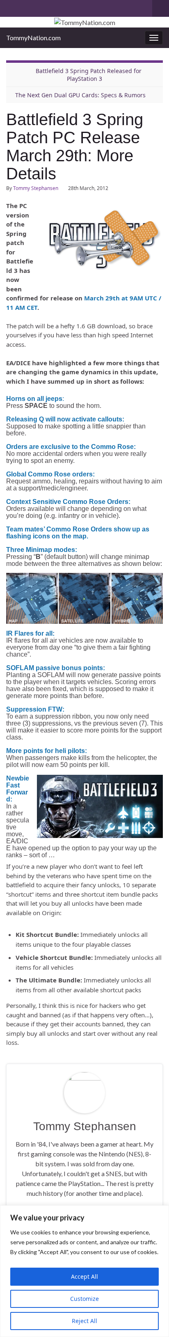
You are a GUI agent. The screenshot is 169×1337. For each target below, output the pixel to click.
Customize (84, 1299)
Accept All (84, 1276)
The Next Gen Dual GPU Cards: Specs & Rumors (80, 95)
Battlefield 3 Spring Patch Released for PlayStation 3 (89, 74)
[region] (84, 1271)
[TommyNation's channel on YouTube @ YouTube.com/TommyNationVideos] (23, 7)
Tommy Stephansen (35, 188)
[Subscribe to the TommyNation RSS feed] (10, 7)
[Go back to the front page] (84, 22)
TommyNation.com (33, 37)
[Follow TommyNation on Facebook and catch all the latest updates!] (55, 7)
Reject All (84, 1321)
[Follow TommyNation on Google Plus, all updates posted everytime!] (42, 7)
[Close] (160, 1212)
